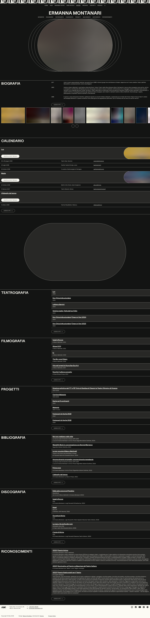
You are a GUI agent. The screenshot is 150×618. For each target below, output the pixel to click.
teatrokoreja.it (97, 165)
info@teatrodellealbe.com (36, 608)
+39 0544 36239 (33, 607)
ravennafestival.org (99, 161)
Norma (42, 616)
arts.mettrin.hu (97, 185)
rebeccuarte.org (98, 205)
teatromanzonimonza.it (100, 189)
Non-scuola (70, 5)
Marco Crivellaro (27, 616)
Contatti (92, 5)
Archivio (85, 5)
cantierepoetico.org (99, 169)
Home (46, 5)
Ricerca (100, 5)
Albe (51, 5)
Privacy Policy (52, 616)
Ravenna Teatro (60, 5)
